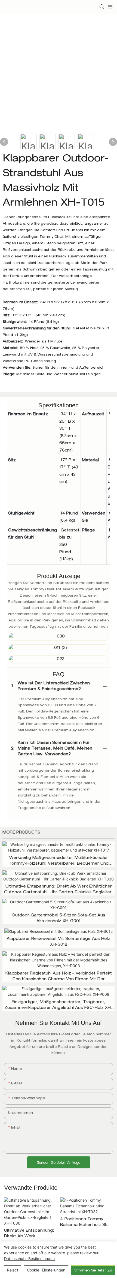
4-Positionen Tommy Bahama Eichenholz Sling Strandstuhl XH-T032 (86, 1222)
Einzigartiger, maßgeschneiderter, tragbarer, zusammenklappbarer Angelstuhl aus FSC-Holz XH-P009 (58, 1005)
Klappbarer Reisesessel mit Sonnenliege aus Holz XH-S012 (58, 942)
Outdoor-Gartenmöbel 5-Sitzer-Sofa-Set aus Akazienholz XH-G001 (58, 918)
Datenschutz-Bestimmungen (29, 1258)
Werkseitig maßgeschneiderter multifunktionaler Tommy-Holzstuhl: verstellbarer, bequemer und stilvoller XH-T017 (59, 861)
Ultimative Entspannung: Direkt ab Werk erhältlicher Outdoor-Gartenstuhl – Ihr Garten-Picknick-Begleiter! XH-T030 (58, 890)
